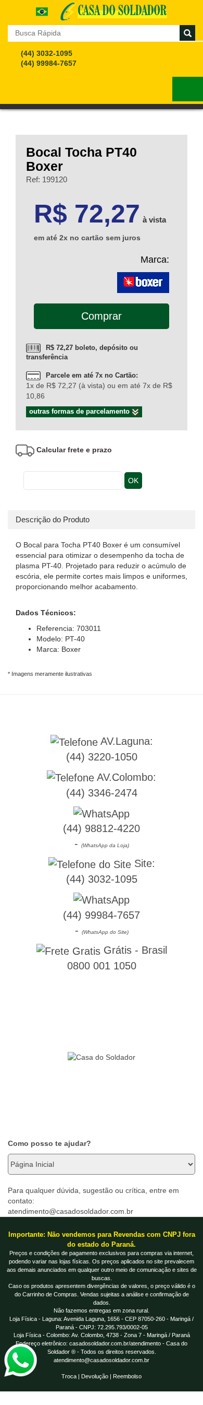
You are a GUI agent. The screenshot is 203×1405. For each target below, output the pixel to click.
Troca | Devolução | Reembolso (101, 1376)
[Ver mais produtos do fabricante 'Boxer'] (143, 282)
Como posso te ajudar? (49, 1143)
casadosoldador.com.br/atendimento (115, 1343)
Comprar (101, 316)
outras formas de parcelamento (80, 411)
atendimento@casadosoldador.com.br (101, 1360)
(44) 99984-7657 (49, 63)
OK (133, 480)
